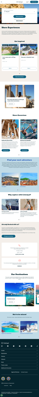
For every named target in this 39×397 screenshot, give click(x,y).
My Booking (27, 2)
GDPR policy (9, 393)
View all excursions (19, 76)
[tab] (19, 73)
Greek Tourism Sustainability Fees (26, 392)
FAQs (11, 385)
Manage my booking (8, 236)
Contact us (19, 265)
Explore (10, 68)
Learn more (11, 103)
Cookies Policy (3, 393)
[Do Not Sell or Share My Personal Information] (1, 395)
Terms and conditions (15, 392)
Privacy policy (14, 393)
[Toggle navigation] (1, 2)
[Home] (19, 2)
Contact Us (6, 385)
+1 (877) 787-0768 (29, 2)
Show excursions (19, 16)
